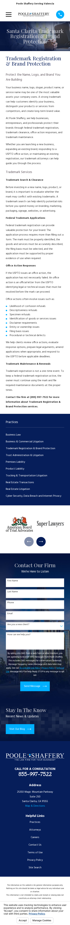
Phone (10, 602)
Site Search (35, 868)
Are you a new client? (18, 624)
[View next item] (41, 541)
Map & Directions (35, 806)
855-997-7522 (35, 774)
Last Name (12, 591)
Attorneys (35, 830)
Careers (35, 837)
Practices (35, 822)
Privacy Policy (35, 860)
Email (10, 613)
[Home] (33, 14)
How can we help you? (19, 634)
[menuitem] (35, 435)
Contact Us (35, 845)
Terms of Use (35, 853)
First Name (12, 580)
